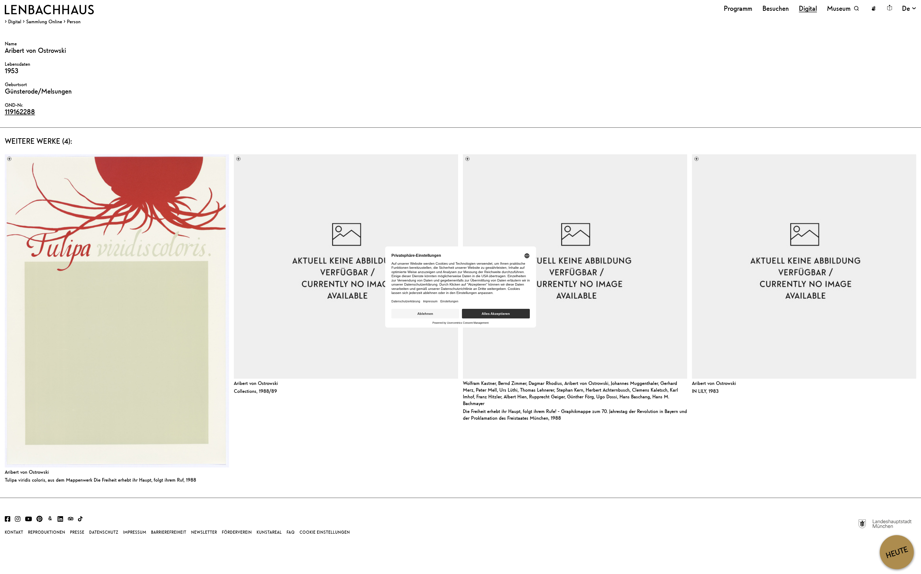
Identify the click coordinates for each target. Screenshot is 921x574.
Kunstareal (269, 532)
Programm (738, 8)
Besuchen (775, 8)
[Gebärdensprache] (873, 8)
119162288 (20, 112)
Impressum (134, 532)
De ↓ (909, 8)
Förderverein (237, 532)
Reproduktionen (46, 532)
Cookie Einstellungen (325, 532)
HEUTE (897, 552)
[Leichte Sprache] (889, 8)
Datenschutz (103, 532)
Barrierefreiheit (168, 532)
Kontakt (14, 532)
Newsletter (204, 532)
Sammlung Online (44, 21)
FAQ (291, 532)
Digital (14, 21)
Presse (77, 532)
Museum (838, 8)
